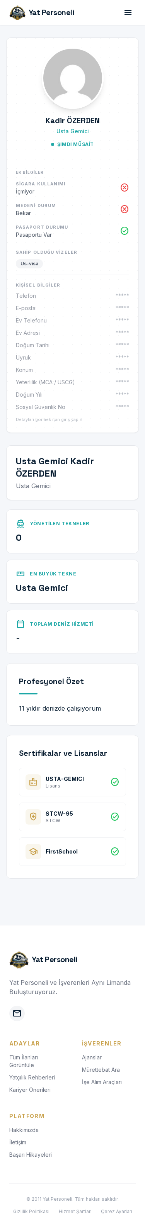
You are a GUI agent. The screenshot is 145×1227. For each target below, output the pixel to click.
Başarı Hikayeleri (30, 1154)
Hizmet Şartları (75, 1211)
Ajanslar (92, 1057)
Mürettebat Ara (101, 1069)
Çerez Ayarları (116, 1211)
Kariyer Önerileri (30, 1089)
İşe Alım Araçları (102, 1082)
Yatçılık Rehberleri (32, 1077)
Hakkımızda (24, 1130)
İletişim (17, 1142)
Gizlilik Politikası (31, 1211)
